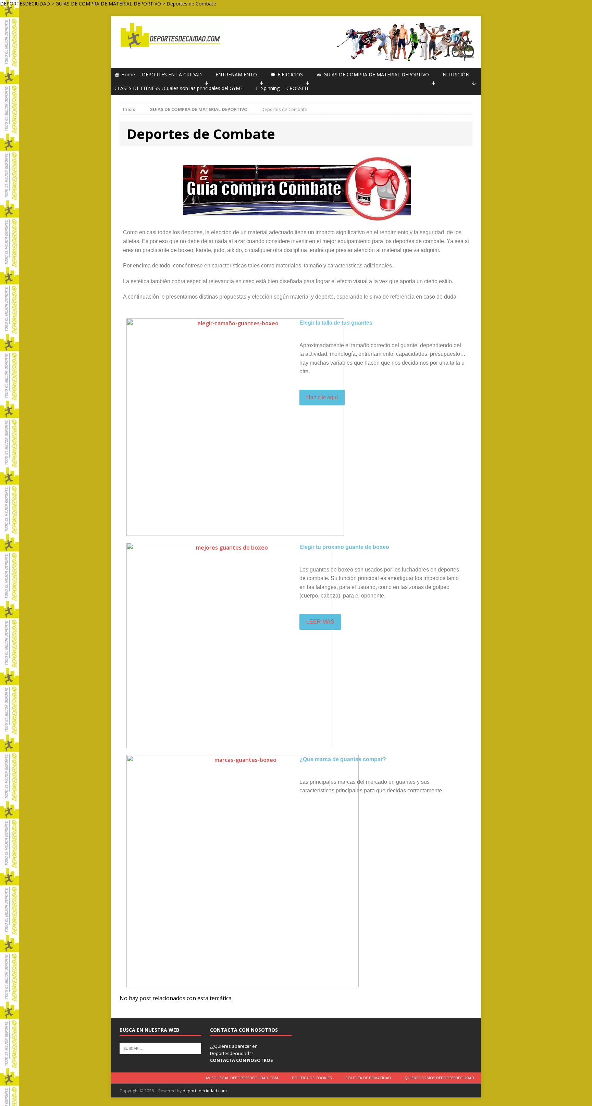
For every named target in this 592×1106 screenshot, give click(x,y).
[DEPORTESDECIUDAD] (169, 36)
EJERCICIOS (290, 74)
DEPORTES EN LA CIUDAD (172, 74)
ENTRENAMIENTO (236, 74)
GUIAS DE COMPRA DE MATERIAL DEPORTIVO (376, 74)
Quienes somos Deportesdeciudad (439, 1077)
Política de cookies (312, 1077)
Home (128, 74)
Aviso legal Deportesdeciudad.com (242, 1077)
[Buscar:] (160, 1048)
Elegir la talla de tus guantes (335, 323)
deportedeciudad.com (205, 1091)
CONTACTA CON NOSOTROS (241, 1060)
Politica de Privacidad (368, 1077)
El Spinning (268, 88)
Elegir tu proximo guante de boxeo (344, 547)
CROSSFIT (297, 88)
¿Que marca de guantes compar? (342, 759)
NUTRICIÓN (456, 74)
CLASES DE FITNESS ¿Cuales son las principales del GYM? (178, 88)
